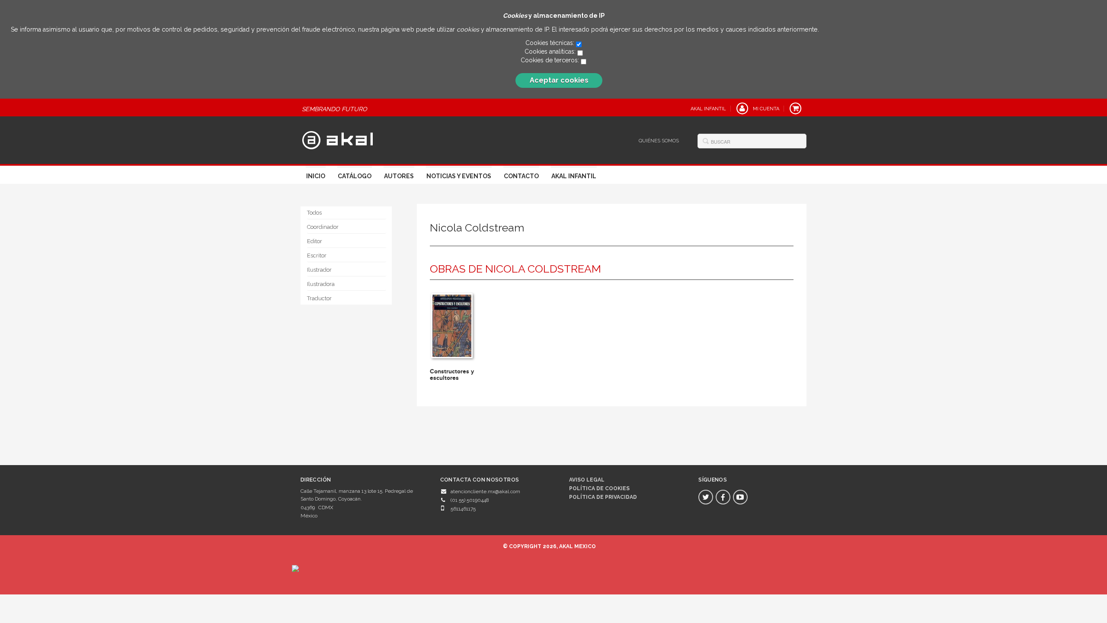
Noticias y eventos (458, 176)
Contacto (521, 176)
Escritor (316, 255)
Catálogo (354, 176)
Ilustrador (319, 270)
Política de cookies (599, 488)
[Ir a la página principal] (337, 139)
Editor (314, 241)
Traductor (319, 298)
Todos (314, 212)
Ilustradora (321, 284)
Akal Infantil (573, 176)
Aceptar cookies (559, 80)
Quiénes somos (659, 141)
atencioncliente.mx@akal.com (485, 491)
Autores (399, 176)
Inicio (315, 176)
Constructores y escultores (452, 375)
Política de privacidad (603, 497)
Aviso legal (587, 480)
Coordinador (323, 227)
